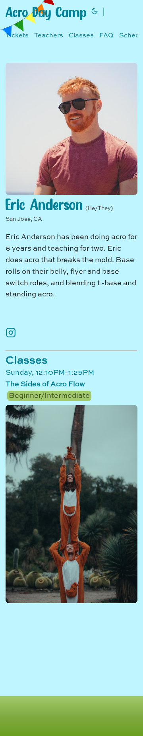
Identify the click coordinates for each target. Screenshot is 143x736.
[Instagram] (11, 335)
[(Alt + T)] (94, 12)
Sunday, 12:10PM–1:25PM (50, 384)
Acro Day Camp (46, 12)
